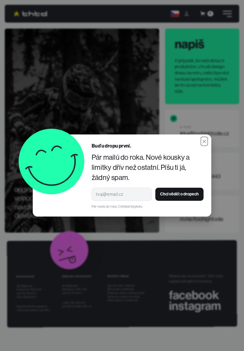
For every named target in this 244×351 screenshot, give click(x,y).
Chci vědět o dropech (179, 194)
